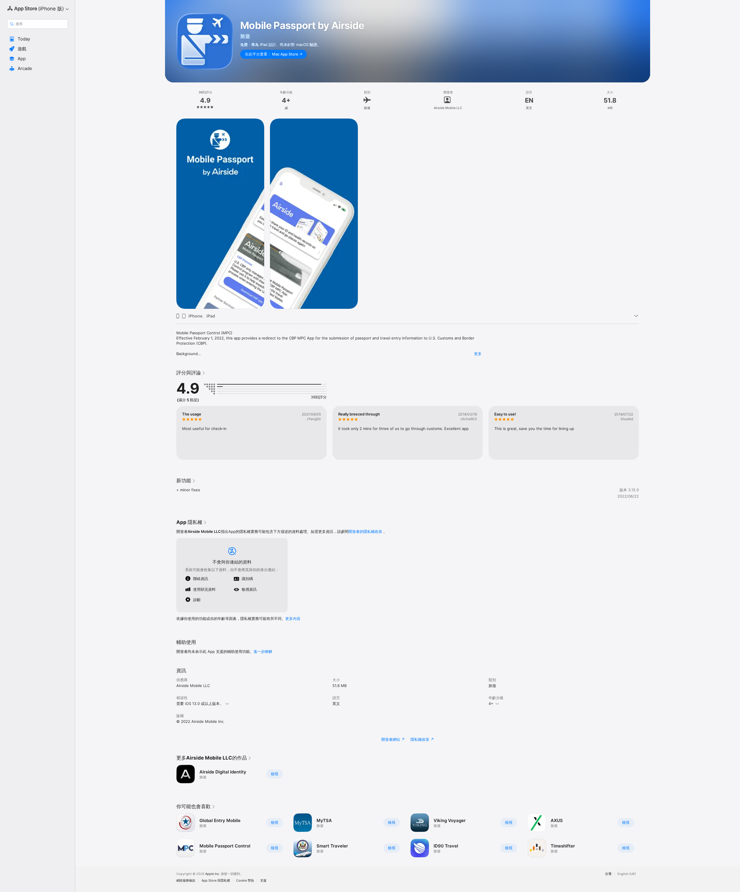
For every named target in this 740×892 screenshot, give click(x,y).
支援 (263, 880)
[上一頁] (170, 433)
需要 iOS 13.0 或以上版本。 (199, 703)
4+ (491, 703)
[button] (37, 39)
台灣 (608, 874)
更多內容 (292, 618)
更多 (478, 353)
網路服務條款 (185, 880)
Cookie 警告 (245, 880)
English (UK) (626, 874)
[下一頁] (645, 433)
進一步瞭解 (263, 651)
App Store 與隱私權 (215, 880)
